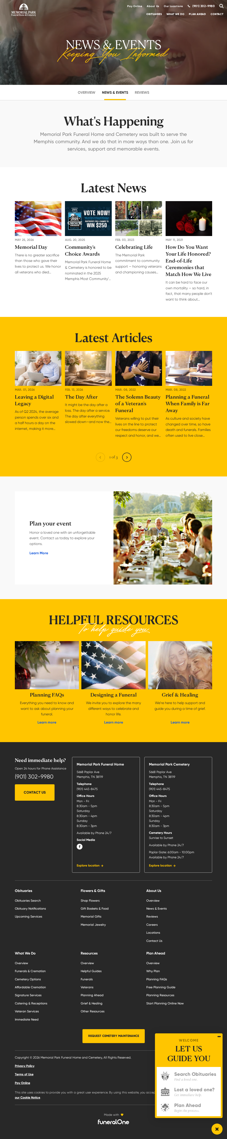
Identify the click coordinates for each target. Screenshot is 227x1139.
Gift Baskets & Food (95, 908)
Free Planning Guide (160, 987)
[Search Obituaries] (220, 6)
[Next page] (126, 457)
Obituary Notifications (30, 908)
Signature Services (28, 995)
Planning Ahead (92, 995)
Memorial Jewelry (93, 924)
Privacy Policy (24, 1066)
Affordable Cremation (30, 987)
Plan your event (50, 523)
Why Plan (153, 971)
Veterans (87, 987)
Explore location (88, 865)
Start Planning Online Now (165, 1003)
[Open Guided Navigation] (217, 1129)
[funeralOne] (113, 1121)
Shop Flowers (90, 900)
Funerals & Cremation (30, 971)
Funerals (87, 979)
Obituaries (154, 14)
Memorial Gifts (91, 916)
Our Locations (173, 6)
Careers (152, 924)
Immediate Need (27, 1019)
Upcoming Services (28, 916)
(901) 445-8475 (87, 789)
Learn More (38, 553)
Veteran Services (27, 1011)
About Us (153, 6)
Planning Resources (160, 995)
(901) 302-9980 (34, 776)
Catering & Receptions (31, 1003)
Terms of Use (24, 1074)
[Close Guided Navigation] (219, 1036)
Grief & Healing (91, 1003)
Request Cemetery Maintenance (113, 1036)
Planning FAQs (156, 979)
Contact (217, 14)
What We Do (175, 14)
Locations (153, 932)
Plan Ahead (197, 14)
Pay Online (134, 6)
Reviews (142, 92)
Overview (86, 92)
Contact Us (35, 792)
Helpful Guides (91, 971)
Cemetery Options (28, 979)
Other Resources (92, 1011)
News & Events (115, 92)
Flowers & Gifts (93, 891)
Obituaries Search (28, 900)
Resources (89, 953)
